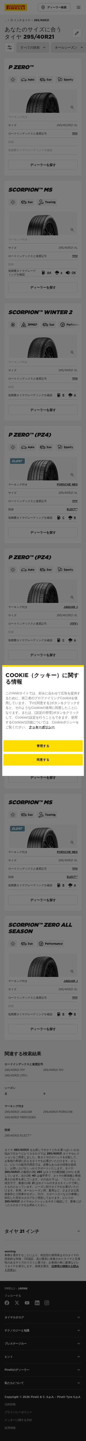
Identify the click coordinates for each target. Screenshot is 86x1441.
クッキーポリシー (42, 727)
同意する (43, 759)
